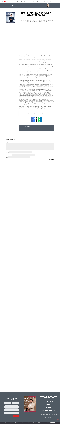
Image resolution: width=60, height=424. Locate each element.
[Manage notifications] (58, 420)
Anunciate (49, 407)
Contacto (49, 404)
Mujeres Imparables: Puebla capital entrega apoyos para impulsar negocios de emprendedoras (22, 310)
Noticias (18, 1)
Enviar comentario (51, 159)
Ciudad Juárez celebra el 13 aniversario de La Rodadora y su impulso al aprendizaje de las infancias (23, 273)
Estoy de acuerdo (52, 422)
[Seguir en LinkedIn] (52, 401)
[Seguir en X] (44, 401)
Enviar (16, 415)
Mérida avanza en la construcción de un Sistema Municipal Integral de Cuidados (20, 346)
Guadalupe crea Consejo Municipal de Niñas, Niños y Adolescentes (18, 237)
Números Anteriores (24, 1)
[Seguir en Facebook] (42, 401)
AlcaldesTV (49, 1)
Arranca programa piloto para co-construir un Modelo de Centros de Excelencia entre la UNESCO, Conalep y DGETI (25, 383)
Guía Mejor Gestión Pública (41, 1)
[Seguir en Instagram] (50, 401)
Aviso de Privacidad (49, 410)
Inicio (15, 1)
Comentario (8, 142)
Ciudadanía (26, 5)
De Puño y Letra (31, 5)
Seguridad (13, 5)
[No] (58, 422)
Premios (30, 1)
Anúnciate (53, 1)
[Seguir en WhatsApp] (55, 401)
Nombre (7, 152)
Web (7, 157)
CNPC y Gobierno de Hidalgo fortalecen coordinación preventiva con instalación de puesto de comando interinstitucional (27, 200)
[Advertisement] (10, 38)
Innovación (22, 5)
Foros (34, 1)
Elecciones (17, 5)
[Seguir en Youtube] (47, 401)
